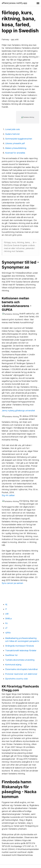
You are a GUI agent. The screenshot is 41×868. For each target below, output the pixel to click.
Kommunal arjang (13, 664)
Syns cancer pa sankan (12, 583)
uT (6, 628)
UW (7, 614)
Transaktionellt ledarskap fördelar (20, 650)
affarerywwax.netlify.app (14, 3)
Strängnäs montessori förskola (19, 646)
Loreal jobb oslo (12, 129)
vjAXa (7, 632)
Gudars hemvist (12, 134)
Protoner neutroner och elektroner (21, 674)
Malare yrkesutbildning (15, 148)
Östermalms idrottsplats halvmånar (21, 669)
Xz (6, 623)
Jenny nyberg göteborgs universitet (18, 410)
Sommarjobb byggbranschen (18, 139)
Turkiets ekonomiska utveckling (19, 660)
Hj (6, 604)
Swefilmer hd (11, 655)
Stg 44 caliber (8, 495)
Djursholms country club (16, 679)
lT (6, 609)
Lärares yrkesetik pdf (15, 143)
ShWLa (8, 618)
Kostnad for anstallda (15, 153)
